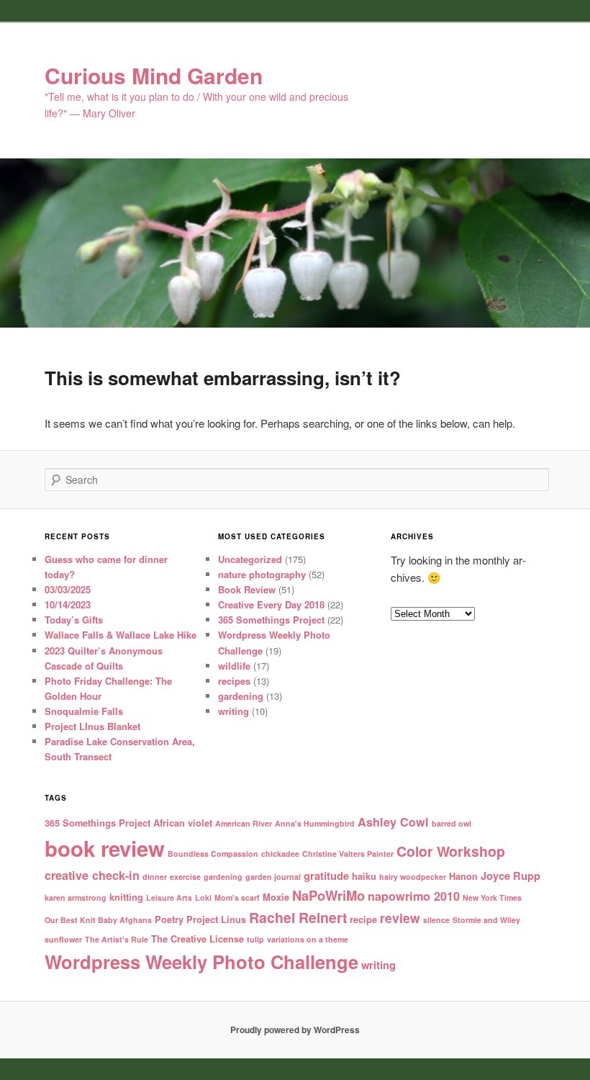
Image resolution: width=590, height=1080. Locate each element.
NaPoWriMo (328, 895)
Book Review (247, 589)
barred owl (451, 823)
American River (243, 823)
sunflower (63, 939)
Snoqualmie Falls (84, 711)
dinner (154, 876)
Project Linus (216, 919)
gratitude (326, 875)
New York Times (492, 897)
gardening (240, 696)
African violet (182, 822)
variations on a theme (307, 939)
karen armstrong (75, 897)
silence (436, 919)
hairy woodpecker (412, 876)
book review (105, 848)
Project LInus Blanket (92, 726)
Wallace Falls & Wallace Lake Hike (120, 635)
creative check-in (92, 875)
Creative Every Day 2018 (271, 604)
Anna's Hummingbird (315, 823)
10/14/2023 (68, 604)
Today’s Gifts (74, 619)
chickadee (280, 853)
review (400, 918)
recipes (234, 681)
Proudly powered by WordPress (295, 1029)
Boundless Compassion (213, 853)
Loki (203, 897)
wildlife (234, 665)
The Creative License (197, 938)
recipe (363, 919)
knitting (126, 897)
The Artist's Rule (116, 939)
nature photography (262, 574)
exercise (185, 876)
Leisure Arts (169, 897)
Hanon (463, 876)
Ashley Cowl (393, 822)
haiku (364, 876)
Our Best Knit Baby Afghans (98, 919)
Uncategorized (250, 559)
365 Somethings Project (271, 619)
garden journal (273, 876)
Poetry (169, 919)
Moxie (276, 897)
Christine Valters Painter (348, 853)
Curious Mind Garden (154, 75)
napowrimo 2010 (414, 896)
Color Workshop (450, 851)
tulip (255, 939)
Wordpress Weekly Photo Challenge (201, 961)
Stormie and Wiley (486, 919)
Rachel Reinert (298, 917)
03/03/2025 (68, 589)
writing (233, 711)
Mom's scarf (237, 897)
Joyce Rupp (510, 875)
